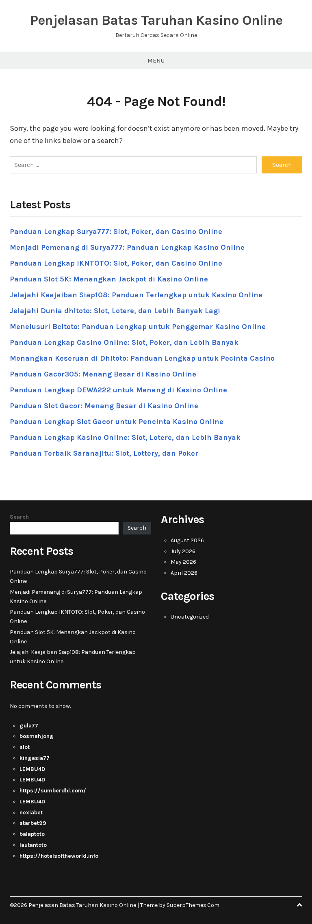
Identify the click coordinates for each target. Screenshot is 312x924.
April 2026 (184, 572)
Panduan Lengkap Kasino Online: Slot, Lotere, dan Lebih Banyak (125, 437)
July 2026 (183, 551)
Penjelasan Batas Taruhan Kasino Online (156, 20)
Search (19, 516)
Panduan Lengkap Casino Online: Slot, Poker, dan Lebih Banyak (124, 342)
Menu (156, 60)
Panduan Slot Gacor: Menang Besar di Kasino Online (104, 405)
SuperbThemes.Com (193, 905)
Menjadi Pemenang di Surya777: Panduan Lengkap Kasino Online (127, 247)
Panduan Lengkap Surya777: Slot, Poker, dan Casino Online (116, 231)
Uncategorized (190, 616)
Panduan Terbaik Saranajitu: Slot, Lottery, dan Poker (104, 453)
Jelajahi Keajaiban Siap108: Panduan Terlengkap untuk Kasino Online (136, 294)
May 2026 (183, 561)
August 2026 (187, 540)
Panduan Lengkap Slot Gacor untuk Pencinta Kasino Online (116, 421)
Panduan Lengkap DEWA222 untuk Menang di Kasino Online (118, 389)
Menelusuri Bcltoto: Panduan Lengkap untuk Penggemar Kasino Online (138, 326)
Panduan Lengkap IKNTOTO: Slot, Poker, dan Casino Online (116, 263)
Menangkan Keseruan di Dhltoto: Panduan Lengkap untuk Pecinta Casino (142, 358)
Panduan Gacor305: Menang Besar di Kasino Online (103, 374)
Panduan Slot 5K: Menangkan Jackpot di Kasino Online (109, 279)
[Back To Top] (299, 905)
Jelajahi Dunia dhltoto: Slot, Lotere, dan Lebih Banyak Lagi (115, 310)
